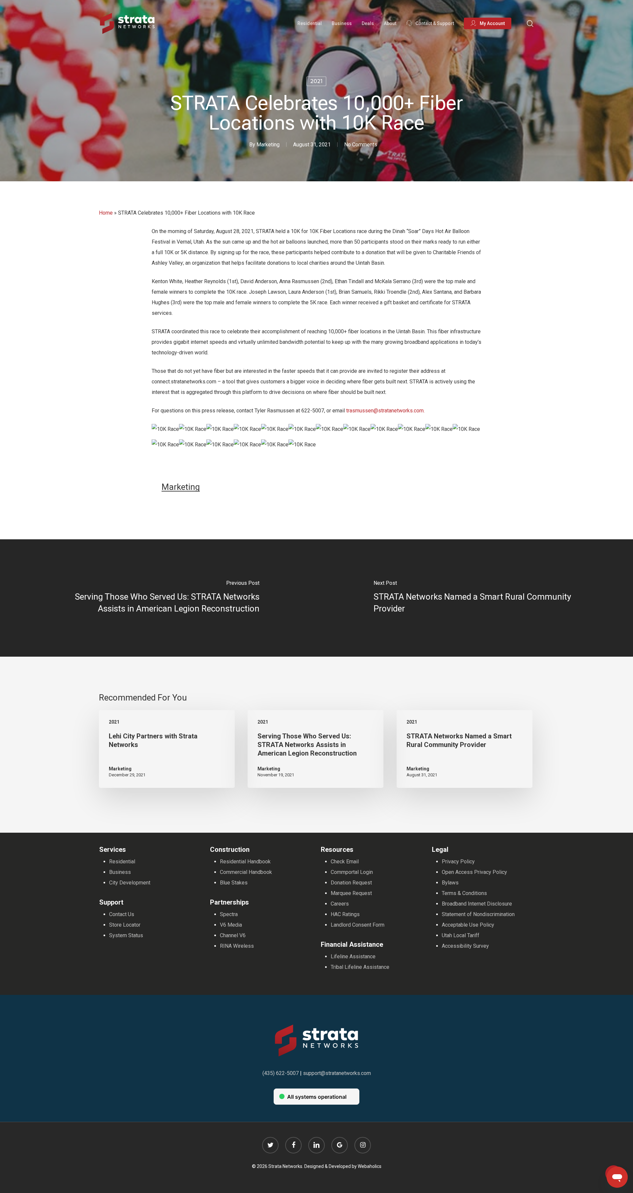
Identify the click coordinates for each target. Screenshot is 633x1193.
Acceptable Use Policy (468, 925)
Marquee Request (351, 893)
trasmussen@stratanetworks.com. (385, 410)
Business (120, 872)
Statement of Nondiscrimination (478, 914)
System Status (126, 935)
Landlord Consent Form (357, 925)
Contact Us (121, 914)
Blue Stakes (234, 883)
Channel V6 (233, 935)
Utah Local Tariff (460, 935)
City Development (129, 883)
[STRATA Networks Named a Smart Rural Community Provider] (474, 598)
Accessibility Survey (465, 946)
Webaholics (369, 1166)
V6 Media (231, 925)
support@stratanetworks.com (337, 1073)
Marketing (268, 144)
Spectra (229, 914)
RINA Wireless (237, 946)
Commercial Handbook (246, 872)
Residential (122, 861)
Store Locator (124, 925)
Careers (340, 904)
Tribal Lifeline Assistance (360, 967)
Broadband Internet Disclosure (477, 904)
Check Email (345, 861)
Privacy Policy (458, 861)
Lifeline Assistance (353, 956)
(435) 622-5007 (280, 1073)
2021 (316, 81)
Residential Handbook (245, 861)
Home (106, 213)
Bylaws (450, 883)
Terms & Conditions (464, 893)
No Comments (360, 144)
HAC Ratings (345, 914)
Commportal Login (352, 872)
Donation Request (351, 883)
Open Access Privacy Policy (474, 872)
